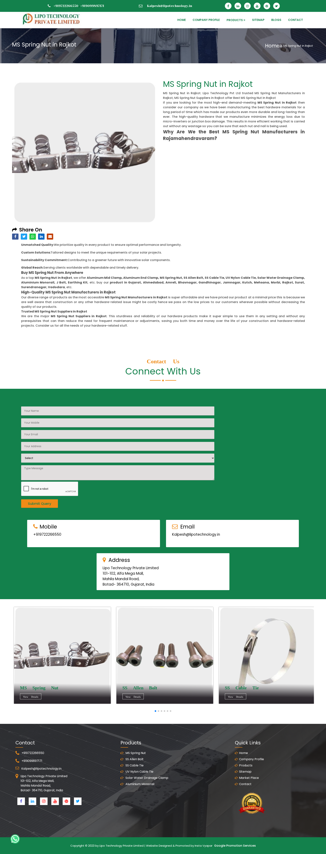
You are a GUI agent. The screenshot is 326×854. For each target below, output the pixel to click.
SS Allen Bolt (134, 759)
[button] (155, 711)
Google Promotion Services (235, 845)
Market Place (249, 778)
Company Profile (206, 20)
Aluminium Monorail (139, 784)
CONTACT (295, 20)
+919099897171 (92, 6)
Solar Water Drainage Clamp (146, 778)
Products (245, 765)
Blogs (276, 20)
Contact (245, 784)
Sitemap (245, 771)
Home (272, 45)
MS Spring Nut (135, 753)
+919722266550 (66, 6)
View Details (30, 696)
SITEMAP (258, 20)
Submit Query (39, 503)
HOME (181, 20)
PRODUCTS (235, 20)
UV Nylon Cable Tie (139, 771)
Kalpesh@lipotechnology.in (169, 6)
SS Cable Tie (134, 765)
